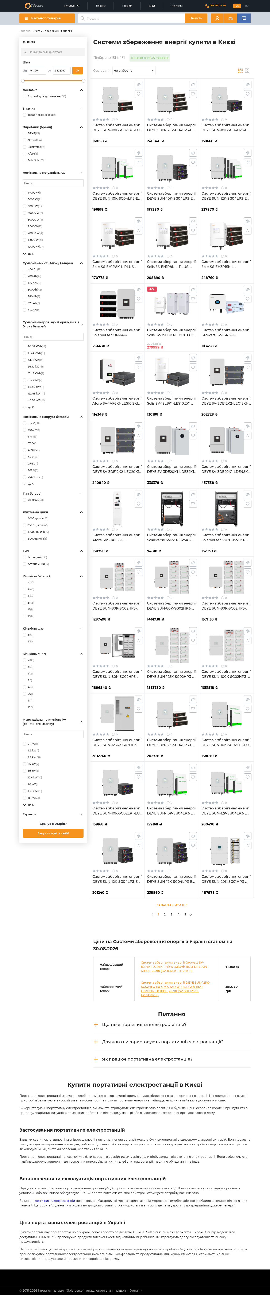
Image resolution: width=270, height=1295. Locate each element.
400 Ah (34, 269)
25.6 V (33, 463)
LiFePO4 (36, 499)
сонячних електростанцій (55, 1201)
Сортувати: (101, 71)
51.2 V (34, 423)
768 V (33, 470)
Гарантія (127, 5)
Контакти (177, 5)
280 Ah (34, 296)
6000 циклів (38, 518)
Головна (24, 30)
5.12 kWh (35, 359)
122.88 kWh (36, 393)
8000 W (35, 226)
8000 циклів (37, 538)
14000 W (35, 192)
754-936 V (35, 477)
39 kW (33, 770)
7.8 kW (34, 757)
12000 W (35, 239)
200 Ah (34, 276)
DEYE (34, 133)
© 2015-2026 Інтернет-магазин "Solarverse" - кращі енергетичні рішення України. (81, 1290)
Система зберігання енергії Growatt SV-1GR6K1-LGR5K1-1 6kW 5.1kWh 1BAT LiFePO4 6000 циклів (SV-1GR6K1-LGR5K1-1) (174, 967)
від (25, 70)
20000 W (35, 233)
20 (31, 693)
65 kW (33, 764)
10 (31, 707)
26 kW (33, 784)
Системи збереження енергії (52, 30)
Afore (33, 153)
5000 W (34, 199)
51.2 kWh (35, 380)
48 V (33, 456)
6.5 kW (33, 750)
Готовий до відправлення (47, 96)
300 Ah (35, 289)
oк (77, 70)
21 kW (33, 743)
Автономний (38, 563)
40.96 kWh (36, 400)
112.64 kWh (36, 386)
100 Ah (34, 282)
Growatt (35, 140)
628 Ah (34, 303)
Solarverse (36, 146)
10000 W (36, 246)
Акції (152, 5)
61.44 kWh (36, 373)
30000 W (35, 219)
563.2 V (34, 429)
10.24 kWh (36, 353)
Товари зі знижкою (42, 114)
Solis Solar (36, 160)
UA (237, 5)
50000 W (35, 212)
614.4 (32, 436)
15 (30, 609)
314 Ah (34, 309)
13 (30, 616)
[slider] (22, 80)
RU (246, 5)
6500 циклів (38, 525)
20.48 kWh (37, 346)
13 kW (34, 797)
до (49, 70)
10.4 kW (35, 777)
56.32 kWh (36, 366)
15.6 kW (35, 791)
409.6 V (34, 450)
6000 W (35, 206)
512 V (32, 443)
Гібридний (37, 557)
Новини (100, 5)
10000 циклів (38, 531)
